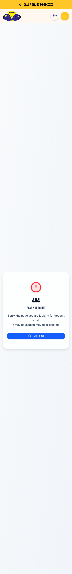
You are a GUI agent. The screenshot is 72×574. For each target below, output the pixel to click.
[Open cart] (54, 16)
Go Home (39, 335)
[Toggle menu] (64, 16)
